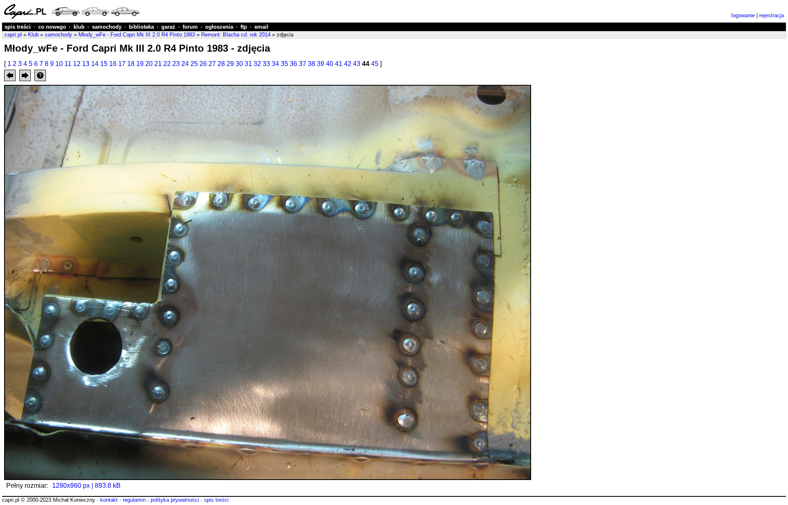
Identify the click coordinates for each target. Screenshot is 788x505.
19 (140, 63)
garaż (168, 27)
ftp (244, 27)
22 (167, 63)
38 (311, 63)
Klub (33, 35)
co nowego (52, 27)
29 (230, 63)
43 (356, 63)
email (261, 27)
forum (190, 27)
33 (266, 63)
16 (113, 63)
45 (374, 63)
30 (239, 63)
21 (158, 63)
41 (338, 63)
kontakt (109, 500)
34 (275, 63)
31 (248, 63)
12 (76, 63)
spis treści (18, 27)
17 (122, 63)
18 (131, 63)
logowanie (743, 15)
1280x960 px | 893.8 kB (86, 485)
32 (257, 63)
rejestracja (771, 15)
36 (293, 63)
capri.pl (13, 35)
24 (185, 63)
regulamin (134, 500)
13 (85, 63)
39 (320, 63)
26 (203, 63)
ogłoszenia (219, 27)
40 (329, 63)
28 (221, 63)
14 (94, 63)
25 (194, 63)
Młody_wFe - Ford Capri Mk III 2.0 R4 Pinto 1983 (136, 35)
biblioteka (141, 27)
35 (284, 63)
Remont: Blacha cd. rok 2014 (235, 35)
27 (212, 63)
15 (104, 63)
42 (347, 63)
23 (176, 63)
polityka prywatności (175, 500)
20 (149, 63)
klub (79, 27)
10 (59, 63)
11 (67, 63)
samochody (106, 27)
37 (302, 63)
